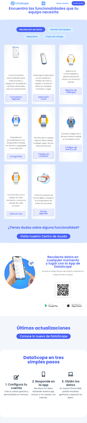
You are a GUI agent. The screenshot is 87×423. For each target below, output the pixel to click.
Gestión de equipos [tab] (60, 29)
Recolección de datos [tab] (30, 29)
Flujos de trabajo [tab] (54, 36)
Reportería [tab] (32, 36)
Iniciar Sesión (62, 3)
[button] (43, 3)
